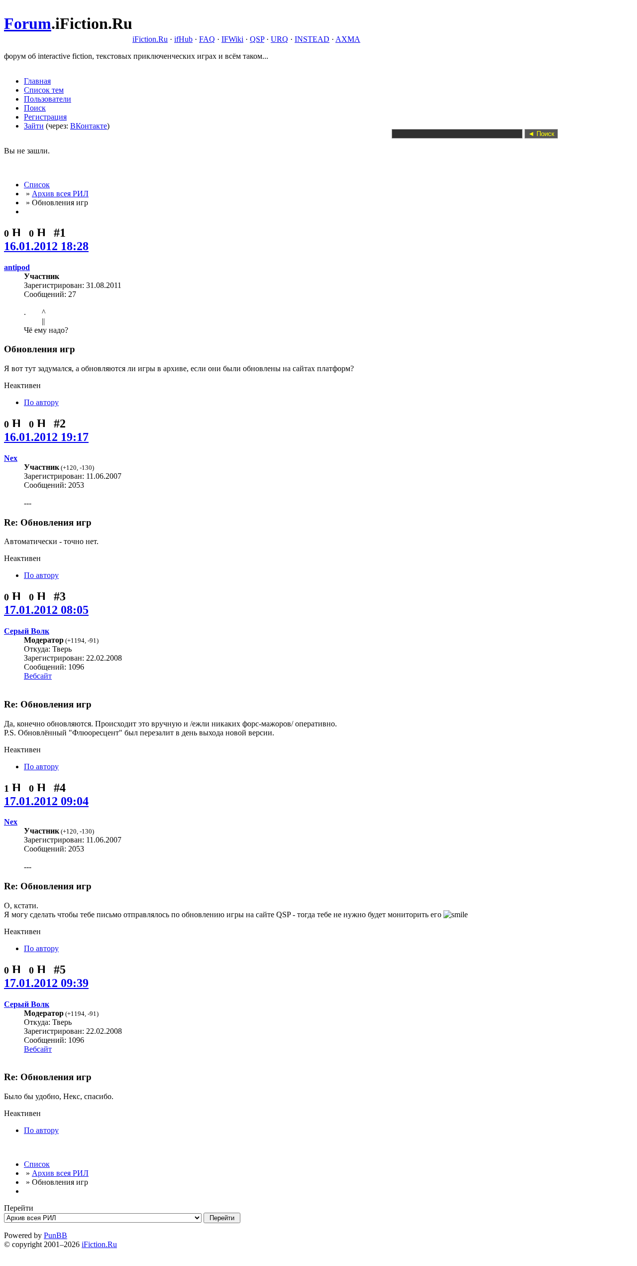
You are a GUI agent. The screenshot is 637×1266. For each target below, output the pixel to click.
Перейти (18, 1208)
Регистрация (45, 117)
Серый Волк (26, 631)
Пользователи (47, 99)
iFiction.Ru (150, 39)
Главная (37, 81)
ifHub (183, 39)
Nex (10, 458)
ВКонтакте (88, 126)
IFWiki (232, 39)
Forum (27, 23)
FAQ (207, 39)
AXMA (347, 39)
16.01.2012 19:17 (46, 436)
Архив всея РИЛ (60, 193)
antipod (17, 267)
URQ (279, 39)
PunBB (55, 1235)
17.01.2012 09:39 (46, 983)
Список (37, 184)
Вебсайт (38, 676)
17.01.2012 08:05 (46, 609)
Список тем (44, 90)
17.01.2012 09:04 (46, 801)
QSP (257, 39)
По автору (41, 402)
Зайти (34, 126)
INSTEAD (312, 39)
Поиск (35, 108)
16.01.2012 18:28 (46, 246)
